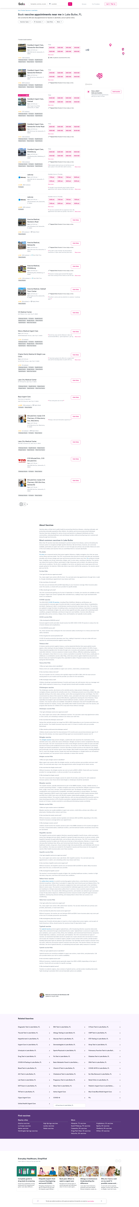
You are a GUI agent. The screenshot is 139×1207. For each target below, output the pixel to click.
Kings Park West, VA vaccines (80, 1131)
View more (51, 54)
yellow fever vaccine (48, 881)
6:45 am (51, 199)
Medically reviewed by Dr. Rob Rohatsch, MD (57, 994)
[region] (105, 61)
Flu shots (42, 554)
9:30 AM (68, 51)
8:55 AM (60, 98)
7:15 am (52, 177)
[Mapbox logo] (88, 84)
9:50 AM (68, 130)
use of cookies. (91, 1201)
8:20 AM (60, 73)
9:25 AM (60, 51)
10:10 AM (76, 130)
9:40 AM (76, 76)
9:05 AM (60, 47)
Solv (19, 10)
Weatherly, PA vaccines (104, 1128)
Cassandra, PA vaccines (79, 1128)
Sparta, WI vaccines (102, 1126)
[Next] (119, 1161)
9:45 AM (76, 102)
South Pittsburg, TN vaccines (80, 1126)
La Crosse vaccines (24, 1126)
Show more (78, 167)
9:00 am (76, 181)
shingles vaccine (46, 740)
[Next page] (27, 504)
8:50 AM (68, 73)
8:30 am (60, 181)
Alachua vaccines (23, 1123)
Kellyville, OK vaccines (78, 1133)
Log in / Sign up (110, 4)
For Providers (96, 4)
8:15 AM (51, 73)
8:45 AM (51, 98)
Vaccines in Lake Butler (31, 10)
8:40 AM (60, 152)
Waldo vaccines (48, 1128)
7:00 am (60, 199)
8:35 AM (51, 152)
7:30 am (60, 177)
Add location (116, 91)
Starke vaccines (23, 1128)
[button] (101, 76)
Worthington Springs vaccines (28, 1131)
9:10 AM (68, 47)
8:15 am (52, 181)
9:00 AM (51, 47)
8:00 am (76, 177)
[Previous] (116, 1161)
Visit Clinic (76, 220)
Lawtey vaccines (48, 1126)
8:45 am (68, 181)
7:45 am (68, 177)
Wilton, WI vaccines (102, 1131)
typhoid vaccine (46, 929)
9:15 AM (76, 47)
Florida (23, 10)
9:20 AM (51, 51)
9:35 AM (76, 51)
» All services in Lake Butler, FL (64, 1105)
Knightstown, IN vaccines (104, 1123)
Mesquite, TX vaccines (78, 1123)
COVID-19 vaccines (53, 602)
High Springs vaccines (50, 1123)
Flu (87, 558)
